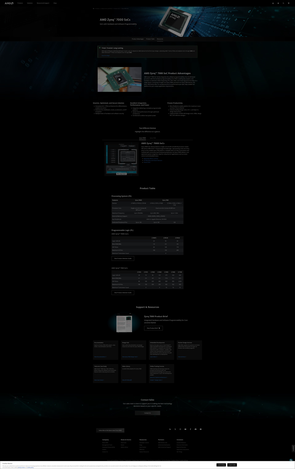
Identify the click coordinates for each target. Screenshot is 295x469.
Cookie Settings (221, 465)
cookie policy (30, 467)
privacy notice (21, 467)
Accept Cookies (232, 465)
